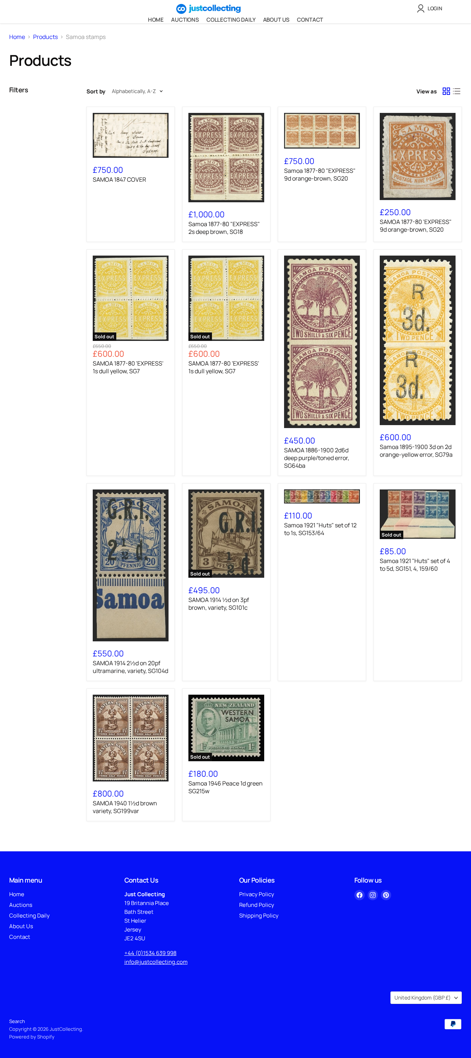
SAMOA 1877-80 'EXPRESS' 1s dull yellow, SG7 (128, 367)
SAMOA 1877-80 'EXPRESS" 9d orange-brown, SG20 (415, 226)
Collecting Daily (231, 19)
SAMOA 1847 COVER (119, 179)
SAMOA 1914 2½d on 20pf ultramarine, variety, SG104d (130, 667)
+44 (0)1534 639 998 (150, 953)
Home (156, 19)
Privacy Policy (256, 894)
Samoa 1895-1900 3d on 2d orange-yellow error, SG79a (416, 451)
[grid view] (446, 91)
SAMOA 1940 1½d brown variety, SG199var (125, 807)
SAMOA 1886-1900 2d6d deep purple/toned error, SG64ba (316, 458)
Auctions (185, 19)
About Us (276, 19)
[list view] (456, 91)
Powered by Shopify (31, 1036)
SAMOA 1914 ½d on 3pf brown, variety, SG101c (218, 604)
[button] (431, 8)
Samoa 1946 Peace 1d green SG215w (225, 787)
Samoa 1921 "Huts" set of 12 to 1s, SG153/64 (320, 529)
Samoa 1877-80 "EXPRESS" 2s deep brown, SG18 (224, 228)
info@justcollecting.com (156, 962)
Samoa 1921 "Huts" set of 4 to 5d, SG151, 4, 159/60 (415, 565)
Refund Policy (256, 905)
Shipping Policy (259, 915)
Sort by (95, 91)
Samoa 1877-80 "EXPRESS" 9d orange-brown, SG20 (319, 174)
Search (17, 1021)
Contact (310, 19)
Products (45, 36)
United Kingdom (422, 997)
